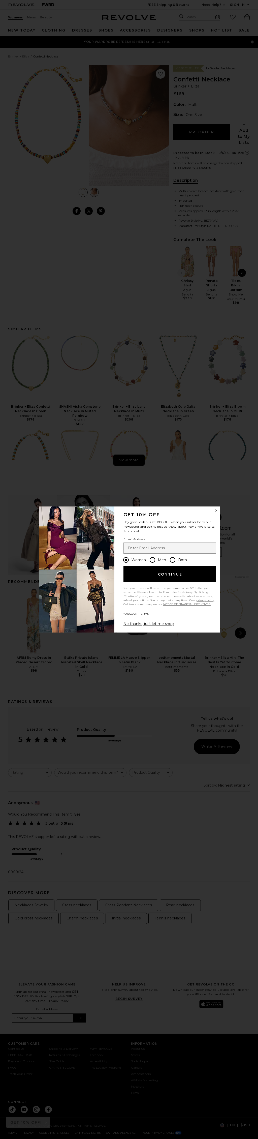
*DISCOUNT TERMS (136, 613)
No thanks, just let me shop (148, 623)
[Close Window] (216, 510)
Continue (170, 574)
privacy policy (205, 600)
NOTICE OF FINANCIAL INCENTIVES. (187, 604)
